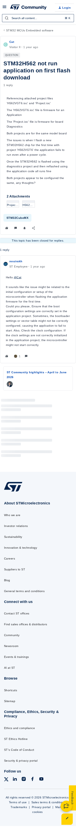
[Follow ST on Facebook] (32, 780)
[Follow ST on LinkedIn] (14, 780)
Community (11, 635)
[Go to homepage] (13, 491)
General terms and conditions (24, 591)
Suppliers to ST (14, 569)
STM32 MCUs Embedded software (29, 30)
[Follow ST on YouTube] (41, 780)
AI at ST (9, 667)
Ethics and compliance (19, 728)
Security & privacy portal (20, 760)
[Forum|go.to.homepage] (28, 8)
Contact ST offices (16, 613)
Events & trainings (16, 656)
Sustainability (13, 536)
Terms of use (18, 802)
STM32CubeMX (17, 217)
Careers (9, 558)
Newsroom (11, 646)
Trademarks (19, 807)
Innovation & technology (20, 547)
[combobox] (38, 18)
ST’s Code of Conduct (19, 749)
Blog (7, 580)
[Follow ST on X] (6, 780)
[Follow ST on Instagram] (23, 780)
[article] (38, 309)
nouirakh (15, 261)
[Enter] (6, 18)
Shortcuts (10, 690)
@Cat (17, 277)
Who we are (12, 515)
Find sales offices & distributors (25, 624)
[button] (4, 8)
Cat (11, 41)
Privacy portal (41, 807)
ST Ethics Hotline (16, 739)
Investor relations (16, 526)
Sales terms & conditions (48, 802)
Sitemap (9, 701)
